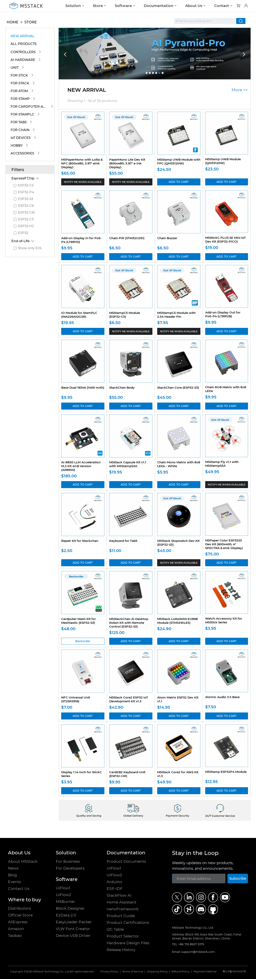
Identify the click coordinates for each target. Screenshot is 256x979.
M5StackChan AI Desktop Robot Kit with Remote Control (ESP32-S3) (128, 622)
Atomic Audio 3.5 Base (222, 697)
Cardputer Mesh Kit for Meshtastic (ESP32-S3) (78, 621)
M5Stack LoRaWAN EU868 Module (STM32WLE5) (177, 621)
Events (14, 882)
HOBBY (17, 145)
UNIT (15, 68)
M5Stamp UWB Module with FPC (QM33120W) (178, 161)
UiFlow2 (63, 894)
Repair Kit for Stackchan (79, 541)
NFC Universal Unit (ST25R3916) (75, 699)
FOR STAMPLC (22, 114)
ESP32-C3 (26, 219)
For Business (68, 861)
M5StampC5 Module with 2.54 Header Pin (176, 314)
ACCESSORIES (22, 153)
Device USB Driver (73, 935)
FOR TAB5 (19, 122)
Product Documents (126, 861)
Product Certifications (128, 922)
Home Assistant (121, 902)
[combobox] (205, 21)
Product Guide (121, 915)
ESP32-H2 (26, 226)
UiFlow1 (63, 888)
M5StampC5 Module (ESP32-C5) (124, 314)
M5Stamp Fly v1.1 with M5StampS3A (222, 464)
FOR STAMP (20, 99)
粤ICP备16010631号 (234, 971)
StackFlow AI (119, 895)
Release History (121, 949)
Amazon (16, 928)
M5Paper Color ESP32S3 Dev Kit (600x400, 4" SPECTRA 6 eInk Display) (224, 544)
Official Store (20, 915)
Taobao (15, 935)
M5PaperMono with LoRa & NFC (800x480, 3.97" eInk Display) (82, 163)
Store (98, 6)
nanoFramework (122, 909)
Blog (12, 875)
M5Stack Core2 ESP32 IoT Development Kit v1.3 (128, 699)
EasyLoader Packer (74, 922)
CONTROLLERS (23, 52)
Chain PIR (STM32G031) (126, 238)
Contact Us (18, 888)
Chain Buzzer (167, 238)
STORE (30, 22)
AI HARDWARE (23, 60)
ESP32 (23, 233)
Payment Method (205, 971)
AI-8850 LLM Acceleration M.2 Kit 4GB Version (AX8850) (81, 466)
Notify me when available (83, 181)
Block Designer (70, 908)
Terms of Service (132, 971)
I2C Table (115, 929)
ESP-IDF (115, 888)
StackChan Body (122, 387)
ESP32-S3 (25, 199)
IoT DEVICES (21, 138)
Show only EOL (30, 248)
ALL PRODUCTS (24, 44)
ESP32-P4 (26, 192)
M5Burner (65, 901)
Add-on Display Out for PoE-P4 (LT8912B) (222, 314)
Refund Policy (181, 971)
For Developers (70, 868)
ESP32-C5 (26, 185)
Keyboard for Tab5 (123, 541)
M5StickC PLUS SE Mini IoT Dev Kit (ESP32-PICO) (225, 239)
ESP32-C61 (26, 212)
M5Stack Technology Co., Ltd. (51, 971)
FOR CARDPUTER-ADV (29, 106)
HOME (12, 22)
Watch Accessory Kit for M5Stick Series (223, 620)
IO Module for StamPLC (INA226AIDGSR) (79, 314)
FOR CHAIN (20, 130)
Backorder (82, 641)
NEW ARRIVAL (22, 36)
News (13, 868)
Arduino (114, 882)
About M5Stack (22, 861)
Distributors (19, 908)
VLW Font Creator (73, 928)
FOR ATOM (19, 91)
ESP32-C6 (26, 206)
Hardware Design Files (128, 943)
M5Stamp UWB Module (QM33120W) (223, 161)
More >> (240, 90)
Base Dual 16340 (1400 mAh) (82, 387)
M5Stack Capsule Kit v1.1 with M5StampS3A (127, 464)
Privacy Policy (109, 971)
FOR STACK (20, 83)
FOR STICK (19, 75)
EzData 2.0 (66, 915)
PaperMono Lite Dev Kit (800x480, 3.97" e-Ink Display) (127, 163)
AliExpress (17, 922)
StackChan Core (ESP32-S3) (178, 387)
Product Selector (123, 936)
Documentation (158, 6)
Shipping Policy (157, 971)
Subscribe (237, 878)
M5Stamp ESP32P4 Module (226, 772)
